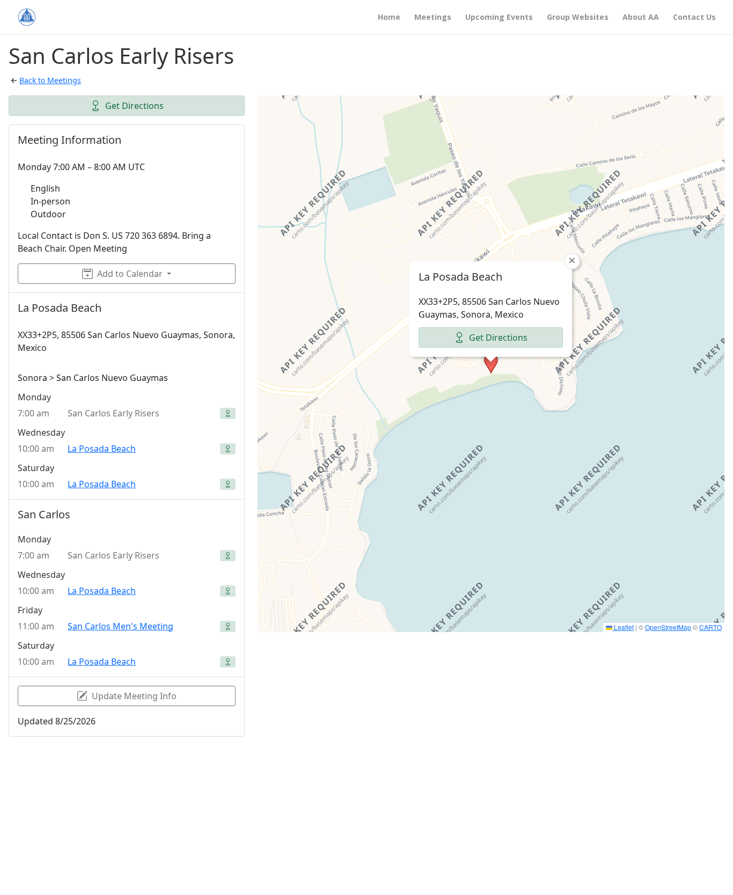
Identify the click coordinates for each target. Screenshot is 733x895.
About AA (640, 17)
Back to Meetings (50, 80)
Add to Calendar (130, 274)
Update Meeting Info (134, 696)
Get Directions (134, 106)
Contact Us (694, 17)
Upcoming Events (499, 17)
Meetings (432, 17)
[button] (491, 364)
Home (389, 17)
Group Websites (578, 17)
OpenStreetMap (668, 627)
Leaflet (623, 627)
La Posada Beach (102, 448)
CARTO (710, 627)
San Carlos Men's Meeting (120, 626)
